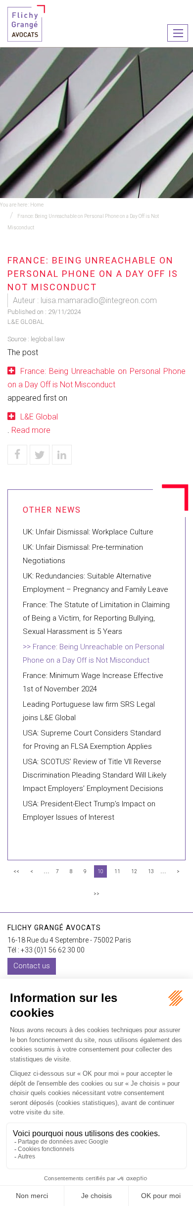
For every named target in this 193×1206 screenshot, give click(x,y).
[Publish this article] (39, 455)
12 (134, 871)
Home (37, 205)
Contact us (31, 965)
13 (151, 871)
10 (100, 871)
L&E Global (39, 416)
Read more (30, 430)
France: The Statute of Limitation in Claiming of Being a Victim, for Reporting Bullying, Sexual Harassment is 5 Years (96, 618)
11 (117, 871)
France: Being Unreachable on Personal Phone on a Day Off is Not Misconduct (96, 378)
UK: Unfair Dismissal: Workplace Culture (88, 531)
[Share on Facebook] (17, 455)
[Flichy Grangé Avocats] (26, 22)
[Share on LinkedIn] (62, 455)
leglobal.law (48, 339)
